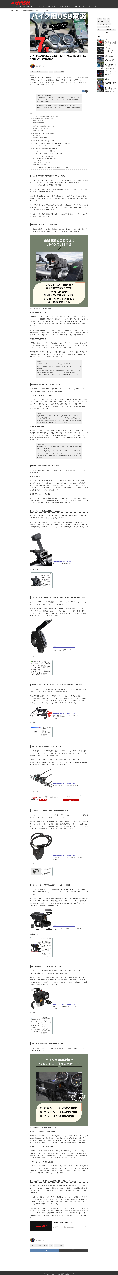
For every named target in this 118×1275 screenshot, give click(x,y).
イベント (107, 21)
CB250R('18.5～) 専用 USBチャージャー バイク (46, 869)
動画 (104, 18)
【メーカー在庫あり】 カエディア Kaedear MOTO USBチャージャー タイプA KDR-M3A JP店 (59, 796)
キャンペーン (101, 24)
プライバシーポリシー (55, 1273)
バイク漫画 (100, 21)
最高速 (107, 27)
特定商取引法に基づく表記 (67, 1273)
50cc (114, 29)
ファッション (101, 29)
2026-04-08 (39, 65)
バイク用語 (108, 29)
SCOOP (100, 18)
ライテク (108, 24)
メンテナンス (101, 27)
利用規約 (46, 1273)
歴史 (108, 18)
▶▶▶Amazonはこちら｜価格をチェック (64, 561)
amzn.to (55, 564)
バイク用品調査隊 (40, 66)
